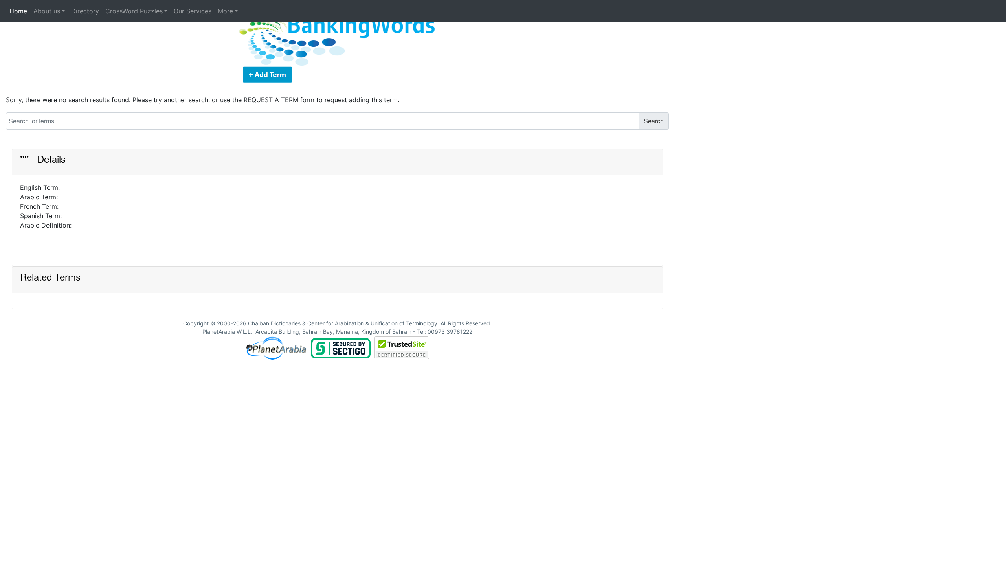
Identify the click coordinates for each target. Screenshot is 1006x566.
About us (46, 11)
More (225, 11)
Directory (85, 11)
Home (18, 11)
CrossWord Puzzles (134, 11)
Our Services (192, 11)
